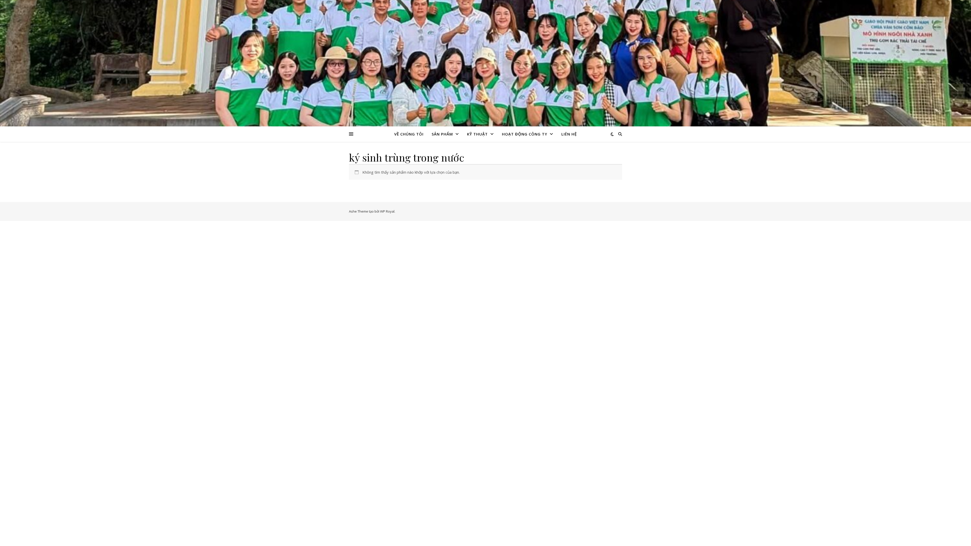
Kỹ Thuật (477, 133)
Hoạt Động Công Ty (524, 133)
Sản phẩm (442, 133)
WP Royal (387, 211)
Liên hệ (569, 133)
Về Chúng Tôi (409, 133)
